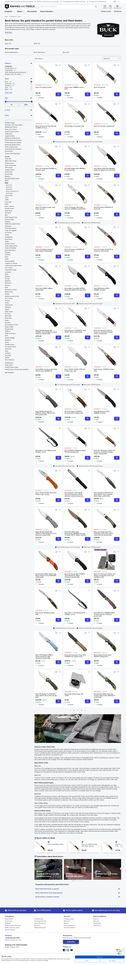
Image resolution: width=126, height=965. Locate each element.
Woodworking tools (40, 927)
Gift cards (96, 921)
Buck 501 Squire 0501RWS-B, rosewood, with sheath (103, 250)
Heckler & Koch (10, 244)
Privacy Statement (69, 925)
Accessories (9, 151)
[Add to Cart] (58, 94)
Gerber (7, 235)
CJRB (6, 200)
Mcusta (7, 279)
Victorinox (8, 349)
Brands (7, 156)
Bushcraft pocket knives (12, 145)
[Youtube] (71, 950)
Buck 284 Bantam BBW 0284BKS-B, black (101, 289)
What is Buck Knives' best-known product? (49, 893)
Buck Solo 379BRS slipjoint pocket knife (44, 289)
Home (6, 16)
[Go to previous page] (70, 710)
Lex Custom (9, 268)
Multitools (8, 923)
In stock (7, 110)
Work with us (97, 925)
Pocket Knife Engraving (12, 153)
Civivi (6, 197)
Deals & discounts (46, 11)
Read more (8, 32)
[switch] (119, 953)
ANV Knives (9, 167)
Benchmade (9, 174)
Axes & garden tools (40, 921)
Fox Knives (8, 233)
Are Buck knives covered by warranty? (47, 897)
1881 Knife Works (10, 161)
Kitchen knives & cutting (12, 927)
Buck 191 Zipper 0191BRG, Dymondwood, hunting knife (74, 412)
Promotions (9, 363)
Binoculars (37, 925)
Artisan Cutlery (10, 170)
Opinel (7, 309)
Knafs (7, 259)
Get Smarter (9, 372)
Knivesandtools (10, 261)
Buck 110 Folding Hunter (43, 87)
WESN (7, 358)
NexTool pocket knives (12, 296)
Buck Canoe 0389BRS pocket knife (74, 88)
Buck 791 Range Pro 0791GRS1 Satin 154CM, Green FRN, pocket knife (46, 695)
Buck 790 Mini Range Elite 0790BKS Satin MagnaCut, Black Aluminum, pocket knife (46, 332)
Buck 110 (9, 185)
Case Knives (9, 195)
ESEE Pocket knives (11, 217)
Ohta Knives (9, 305)
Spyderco (8, 340)
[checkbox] (31, 81)
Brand (7, 78)
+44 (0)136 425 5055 (12, 938)
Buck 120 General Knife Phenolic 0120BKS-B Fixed (45, 127)
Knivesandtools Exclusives (13, 149)
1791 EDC (8, 159)
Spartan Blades (10, 338)
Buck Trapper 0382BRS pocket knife (104, 370)
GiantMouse (9, 237)
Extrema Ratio (9, 219)
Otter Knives (9, 311)
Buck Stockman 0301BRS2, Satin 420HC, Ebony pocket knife (75, 331)
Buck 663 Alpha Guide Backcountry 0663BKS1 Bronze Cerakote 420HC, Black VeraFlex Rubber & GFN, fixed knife (75, 533)
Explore (19, 11)
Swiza (7, 342)
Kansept (7, 252)
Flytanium (8, 226)
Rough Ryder (9, 329)
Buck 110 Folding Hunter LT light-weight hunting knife (44, 250)
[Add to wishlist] (60, 65)
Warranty (67, 921)
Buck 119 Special (99, 87)
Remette (8, 322)
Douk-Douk (8, 211)
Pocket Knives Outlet (11, 367)
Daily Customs (9, 206)
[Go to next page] (85, 710)
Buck (6, 183)
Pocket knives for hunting (13, 140)
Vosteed (7, 353)
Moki (6, 287)
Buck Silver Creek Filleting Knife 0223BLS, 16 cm (45, 451)
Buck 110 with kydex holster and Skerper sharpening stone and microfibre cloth (104, 575)
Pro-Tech (8, 314)
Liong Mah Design (10, 270)
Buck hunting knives (12, 191)
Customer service (69, 919)
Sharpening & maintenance (13, 925)
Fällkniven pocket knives (12, 224)
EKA (6, 215)
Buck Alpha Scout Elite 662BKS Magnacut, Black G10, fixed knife (75, 289)
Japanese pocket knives (12, 138)
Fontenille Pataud (10, 228)
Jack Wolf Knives (10, 250)
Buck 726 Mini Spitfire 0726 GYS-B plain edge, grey (75, 370)
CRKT (7, 204)
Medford (7, 281)
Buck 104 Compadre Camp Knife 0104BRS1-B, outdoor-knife (75, 655)
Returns (66, 923)
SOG (6, 336)
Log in (110, 8)
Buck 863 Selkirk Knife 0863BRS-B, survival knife (75, 169)
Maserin (7, 276)
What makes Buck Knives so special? (47, 889)
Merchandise (97, 923)
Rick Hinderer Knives (11, 325)
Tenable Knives (9, 344)
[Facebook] (64, 950)
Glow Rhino (8, 239)
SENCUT (7, 331)
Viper (6, 351)
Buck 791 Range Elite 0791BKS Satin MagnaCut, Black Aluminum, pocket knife (75, 575)
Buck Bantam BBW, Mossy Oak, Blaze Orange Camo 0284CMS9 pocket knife (46, 575)
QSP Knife (8, 316)
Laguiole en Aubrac (11, 263)
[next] (118, 845)
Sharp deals (9, 365)
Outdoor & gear (39, 919)
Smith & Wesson (10, 333)
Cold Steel (8, 202)
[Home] (19, 6)
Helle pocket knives (11, 246)
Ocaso (7, 303)
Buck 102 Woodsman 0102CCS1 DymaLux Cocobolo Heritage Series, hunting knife (104, 452)
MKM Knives (9, 292)
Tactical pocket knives (12, 131)
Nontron (7, 301)
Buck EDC (9, 189)
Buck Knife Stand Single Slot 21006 (74, 694)
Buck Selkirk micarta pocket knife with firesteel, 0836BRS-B (46, 370)
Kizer (6, 257)
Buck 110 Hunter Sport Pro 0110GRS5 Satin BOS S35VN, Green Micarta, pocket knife (103, 533)
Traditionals (8, 134)
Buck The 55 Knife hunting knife (104, 126)
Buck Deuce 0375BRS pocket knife (45, 613)
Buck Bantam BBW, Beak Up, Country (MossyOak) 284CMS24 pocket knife (104, 695)
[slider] (5, 101)
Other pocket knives (11, 147)
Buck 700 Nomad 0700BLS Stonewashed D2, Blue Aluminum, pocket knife (44, 656)
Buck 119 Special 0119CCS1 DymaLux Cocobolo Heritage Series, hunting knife (103, 332)
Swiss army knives (11, 129)
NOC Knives (9, 298)
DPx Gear (8, 213)
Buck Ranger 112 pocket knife (74, 126)
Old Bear (8, 307)
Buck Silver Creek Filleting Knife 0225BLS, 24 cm (75, 613)
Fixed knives (8, 921)
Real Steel (8, 318)
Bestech (7, 176)
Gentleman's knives (11, 127)
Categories (8, 11)
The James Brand (10, 347)
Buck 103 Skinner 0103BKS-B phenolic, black (74, 250)
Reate (7, 320)
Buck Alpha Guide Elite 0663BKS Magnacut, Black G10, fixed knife (104, 169)
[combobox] (111, 59)
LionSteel (8, 272)
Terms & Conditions (69, 927)
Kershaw (8, 254)
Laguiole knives (10, 136)
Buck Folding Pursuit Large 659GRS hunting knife (102, 655)
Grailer (7, 241)
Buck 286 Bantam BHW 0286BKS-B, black (102, 412)
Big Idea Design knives (12, 178)
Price (6, 98)
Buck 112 (9, 187)
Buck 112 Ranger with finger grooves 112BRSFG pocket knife (75, 208)
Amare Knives (9, 163)
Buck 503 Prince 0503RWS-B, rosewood (103, 208)
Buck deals (9, 193)
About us (96, 919)
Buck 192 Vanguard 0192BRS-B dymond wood (46, 169)
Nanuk (7, 294)
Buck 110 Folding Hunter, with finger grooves (45, 208)
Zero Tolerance (9, 360)
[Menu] (123, 948)
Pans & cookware (10, 930)
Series (7, 115)
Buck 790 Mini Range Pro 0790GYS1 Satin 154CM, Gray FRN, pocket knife (45, 413)
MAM (6, 274)
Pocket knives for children (13, 142)
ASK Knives (8, 172)
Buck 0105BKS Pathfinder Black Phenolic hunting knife (75, 451)
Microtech (8, 283)
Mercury (7, 285)
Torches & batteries (40, 923)
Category (8, 63)
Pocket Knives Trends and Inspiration (17, 369)
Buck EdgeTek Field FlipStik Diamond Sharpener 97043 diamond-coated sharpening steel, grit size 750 (74, 494)
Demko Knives (9, 208)
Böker (7, 181)
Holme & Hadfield (10, 248)
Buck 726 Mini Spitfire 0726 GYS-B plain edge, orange (46, 493)
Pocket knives (13, 16)
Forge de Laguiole (10, 230)
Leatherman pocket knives (13, 265)
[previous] (37, 845)
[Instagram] (68, 950)
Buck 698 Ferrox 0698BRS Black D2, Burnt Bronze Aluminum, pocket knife (104, 614)
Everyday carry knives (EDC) (14, 125)
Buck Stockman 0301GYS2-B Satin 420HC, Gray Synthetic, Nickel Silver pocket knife (103, 494)
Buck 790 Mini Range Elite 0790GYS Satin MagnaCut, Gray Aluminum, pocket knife (46, 533)
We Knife (8, 355)
